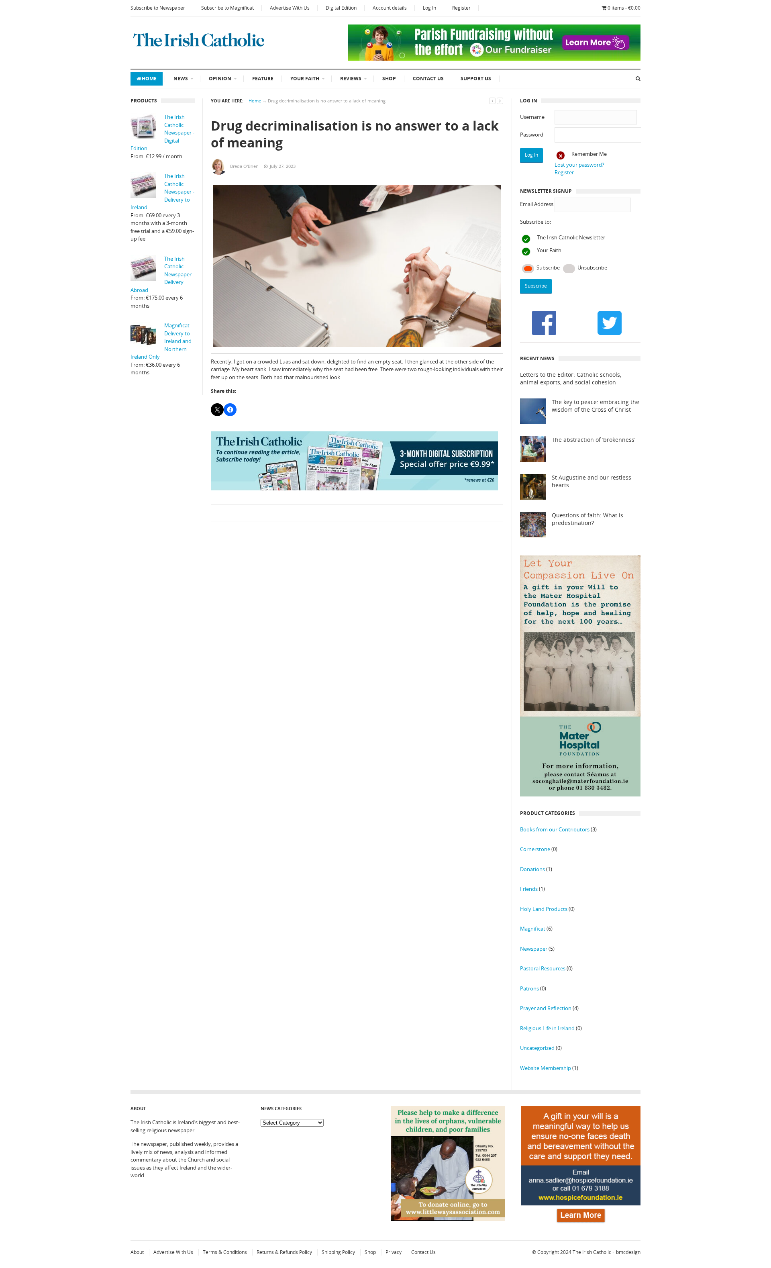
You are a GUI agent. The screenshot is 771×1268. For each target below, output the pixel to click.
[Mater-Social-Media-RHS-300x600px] (580, 794)
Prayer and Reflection (545, 1008)
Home (149, 78)
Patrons (529, 988)
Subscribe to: (535, 221)
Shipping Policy (338, 1252)
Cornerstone (535, 849)
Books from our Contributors (554, 829)
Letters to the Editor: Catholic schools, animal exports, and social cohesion (570, 378)
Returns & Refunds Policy (284, 1252)
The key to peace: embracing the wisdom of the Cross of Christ (595, 405)
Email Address (536, 204)
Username (532, 116)
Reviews (350, 78)
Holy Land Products (543, 909)
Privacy (394, 1252)
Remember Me (589, 153)
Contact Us (428, 78)
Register (461, 7)
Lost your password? (579, 164)
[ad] (494, 58)
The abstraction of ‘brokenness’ (593, 439)
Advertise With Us (290, 7)
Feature (262, 78)
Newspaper (533, 948)
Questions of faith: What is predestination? (587, 519)
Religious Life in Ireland (547, 1028)
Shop (389, 78)
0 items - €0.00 (624, 7)
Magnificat (532, 928)
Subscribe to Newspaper (158, 7)
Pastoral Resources (542, 968)
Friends (529, 888)
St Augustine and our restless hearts (591, 481)
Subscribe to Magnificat (227, 7)
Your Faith (304, 78)
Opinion (220, 78)
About (137, 1252)
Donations (532, 869)
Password (531, 134)
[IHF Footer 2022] (580, 1224)
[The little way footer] (448, 1219)
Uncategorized (537, 1048)
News (180, 78)
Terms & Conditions (225, 1252)
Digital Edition (341, 7)
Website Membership (545, 1068)
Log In (429, 7)
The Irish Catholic (592, 1252)
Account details (390, 7)
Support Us (476, 78)
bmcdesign (628, 1252)
